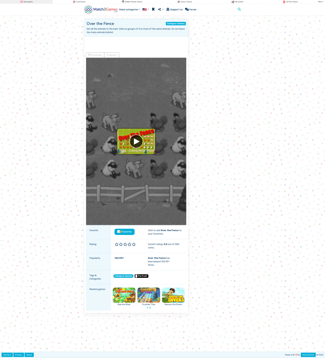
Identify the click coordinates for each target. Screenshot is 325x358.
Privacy (18, 355)
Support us (176, 9)
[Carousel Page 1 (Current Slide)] (147, 308)
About (29, 355)
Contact (7, 355)
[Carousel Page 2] (150, 308)
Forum (192, 9)
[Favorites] (153, 9)
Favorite (126, 231)
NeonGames (308, 355)
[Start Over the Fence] (136, 141)
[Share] (160, 9)
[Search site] (239, 9)
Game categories (128, 9)
